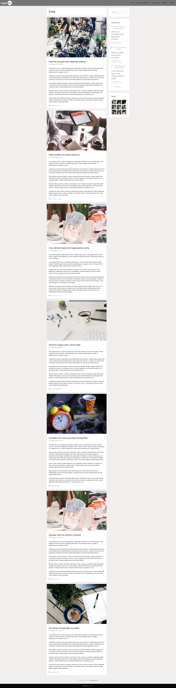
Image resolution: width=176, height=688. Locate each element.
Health (54, 198)
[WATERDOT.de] (6, 3)
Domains (164, 3)
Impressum (80, 680)
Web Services (155, 3)
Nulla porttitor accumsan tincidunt (64, 155)
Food (55, 105)
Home (133, 3)
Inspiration (59, 198)
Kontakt (172, 3)
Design (51, 105)
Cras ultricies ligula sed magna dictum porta (69, 248)
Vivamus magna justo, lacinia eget (64, 345)
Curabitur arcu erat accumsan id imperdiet (68, 438)
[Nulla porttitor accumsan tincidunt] (119, 49)
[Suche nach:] (119, 12)
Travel (58, 105)
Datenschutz (86, 680)
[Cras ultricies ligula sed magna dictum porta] (119, 67)
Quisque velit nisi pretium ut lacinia (65, 535)
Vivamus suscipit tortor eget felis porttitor (67, 61)
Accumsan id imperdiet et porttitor (64, 628)
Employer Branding (143, 3)
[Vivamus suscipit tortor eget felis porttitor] (119, 28)
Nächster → (119, 87)
